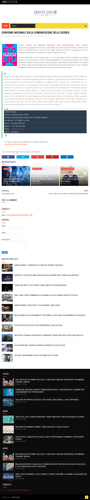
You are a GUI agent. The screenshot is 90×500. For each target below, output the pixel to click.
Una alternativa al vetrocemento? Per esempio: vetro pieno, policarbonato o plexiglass (49, 315)
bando (6, 169)
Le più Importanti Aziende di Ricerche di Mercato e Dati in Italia (39, 345)
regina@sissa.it (17, 129)
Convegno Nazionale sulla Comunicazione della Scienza (63, 45)
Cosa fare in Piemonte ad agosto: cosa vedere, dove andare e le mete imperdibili (47, 399)
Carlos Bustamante (68, 169)
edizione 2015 (37, 169)
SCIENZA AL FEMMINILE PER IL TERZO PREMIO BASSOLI (13, 180)
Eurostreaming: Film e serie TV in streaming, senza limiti (37, 305)
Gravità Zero (16, 497)
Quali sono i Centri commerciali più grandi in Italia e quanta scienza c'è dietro (46, 295)
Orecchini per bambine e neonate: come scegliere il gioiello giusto (42, 427)
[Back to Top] (86, 497)
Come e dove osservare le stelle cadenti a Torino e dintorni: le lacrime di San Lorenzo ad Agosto (51, 475)
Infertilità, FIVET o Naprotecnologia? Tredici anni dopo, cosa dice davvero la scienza (49, 416)
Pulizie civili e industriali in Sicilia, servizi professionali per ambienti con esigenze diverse (49, 438)
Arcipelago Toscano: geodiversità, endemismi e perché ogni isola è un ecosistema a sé (48, 335)
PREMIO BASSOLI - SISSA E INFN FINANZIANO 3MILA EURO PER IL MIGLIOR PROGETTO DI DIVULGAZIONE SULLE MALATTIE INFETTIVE (43, 176)
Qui (3, 152)
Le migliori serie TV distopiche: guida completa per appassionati (40, 285)
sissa (45, 36)
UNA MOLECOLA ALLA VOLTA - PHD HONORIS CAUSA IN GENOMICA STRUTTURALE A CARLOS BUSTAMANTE (73, 177)
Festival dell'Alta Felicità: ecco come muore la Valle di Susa (38, 325)
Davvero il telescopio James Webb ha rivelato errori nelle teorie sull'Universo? (46, 275)
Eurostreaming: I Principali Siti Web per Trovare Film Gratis (38, 265)
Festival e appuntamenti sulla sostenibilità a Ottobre (36, 355)
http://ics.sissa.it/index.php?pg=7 (16, 144)
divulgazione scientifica (35, 36)
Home (6, 25)
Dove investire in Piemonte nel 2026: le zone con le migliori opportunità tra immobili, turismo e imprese (50, 380)
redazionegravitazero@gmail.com (19, 215)
